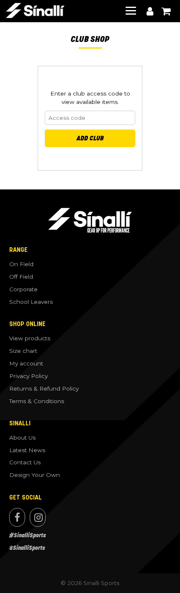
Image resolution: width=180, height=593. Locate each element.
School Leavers (31, 301)
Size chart (23, 350)
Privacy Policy (28, 376)
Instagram (38, 517)
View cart (165, 11)
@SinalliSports (27, 548)
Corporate (23, 289)
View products (29, 338)
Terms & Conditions (36, 401)
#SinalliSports (27, 535)
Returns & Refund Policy (44, 388)
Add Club (90, 138)
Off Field (21, 276)
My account (149, 11)
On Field (21, 264)
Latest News (27, 450)
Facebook (17, 517)
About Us (22, 437)
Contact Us (25, 462)
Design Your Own (34, 474)
